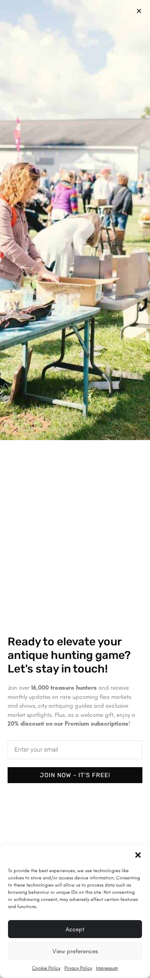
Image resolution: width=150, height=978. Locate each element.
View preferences (75, 951)
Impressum (107, 968)
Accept (75, 929)
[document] (75, 489)
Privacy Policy (78, 968)
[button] (138, 855)
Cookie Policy (46, 968)
